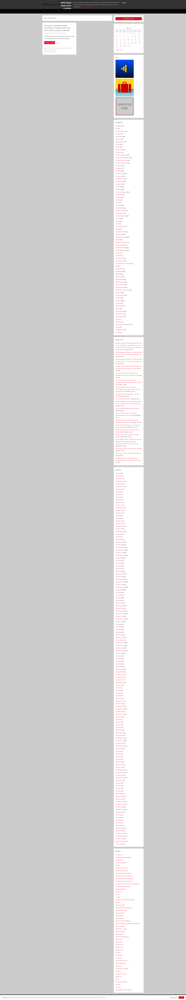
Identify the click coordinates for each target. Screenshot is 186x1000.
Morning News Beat (121, 910)
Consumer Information (52, 48)
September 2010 (120, 777)
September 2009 (120, 809)
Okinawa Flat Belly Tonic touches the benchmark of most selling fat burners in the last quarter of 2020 (128, 389)
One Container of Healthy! (123, 399)
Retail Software (120, 284)
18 (135, 40)
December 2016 (120, 579)
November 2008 (120, 836)
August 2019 (119, 513)
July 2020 (118, 492)
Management (119, 231)
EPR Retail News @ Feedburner (124, 876)
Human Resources (121, 216)
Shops (117, 303)
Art (116, 128)
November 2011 (120, 740)
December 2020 (120, 481)
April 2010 (118, 791)
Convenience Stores (121, 163)
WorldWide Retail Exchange (124, 990)
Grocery (118, 205)
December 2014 (120, 642)
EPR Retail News (62, 33)
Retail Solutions (120, 287)
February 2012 (119, 732)
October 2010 (119, 775)
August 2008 (119, 844)
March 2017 (119, 571)
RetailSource (119, 950)
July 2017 (118, 560)
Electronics (119, 176)
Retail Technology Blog (122, 937)
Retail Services (120, 282)
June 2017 (118, 563)
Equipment (119, 184)
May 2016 (118, 597)
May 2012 (118, 725)
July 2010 (118, 783)
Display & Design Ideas (122, 870)
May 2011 (118, 756)
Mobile (117, 239)
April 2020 (118, 497)
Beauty (118, 144)
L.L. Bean (118, 897)
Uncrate (118, 984)
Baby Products (120, 141)
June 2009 (118, 817)
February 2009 (120, 828)
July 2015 (118, 624)
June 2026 (118, 473)
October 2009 (119, 807)
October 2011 (119, 743)
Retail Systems (120, 934)
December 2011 (120, 738)
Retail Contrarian (120, 926)
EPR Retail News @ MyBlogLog (124, 878)
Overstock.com (120, 918)
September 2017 (120, 555)
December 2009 (120, 801)
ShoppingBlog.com (121, 963)
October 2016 (119, 584)
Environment (119, 181)
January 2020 (119, 505)
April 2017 (118, 568)
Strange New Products (122, 968)
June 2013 (118, 690)
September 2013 (120, 682)
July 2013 (118, 687)
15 (124, 40)
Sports (117, 308)
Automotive (119, 136)
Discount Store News (121, 868)
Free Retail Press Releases (123, 886)
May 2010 (118, 788)
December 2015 (120, 611)
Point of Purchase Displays (123, 263)
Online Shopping (120, 250)
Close (124, 3)
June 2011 (118, 754)
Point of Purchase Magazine (123, 921)
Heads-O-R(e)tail (120, 889)
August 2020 (119, 489)
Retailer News (120, 944)
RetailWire (119, 952)
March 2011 (119, 762)
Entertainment (120, 179)
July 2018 (118, 537)
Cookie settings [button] (174, 997)
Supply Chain (119, 314)
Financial (118, 189)
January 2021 (119, 478)
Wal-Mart (118, 987)
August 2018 (119, 534)
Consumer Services (121, 160)
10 (132, 37)
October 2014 (119, 648)
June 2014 (118, 658)
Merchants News (120, 905)
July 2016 (118, 592)
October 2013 (119, 680)
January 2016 (119, 608)
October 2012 (119, 711)
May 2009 (118, 820)
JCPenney (118, 892)
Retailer (118, 292)
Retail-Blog (119, 942)
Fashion (118, 186)
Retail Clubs (119, 277)
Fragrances (119, 194)
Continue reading (49, 42)
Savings (54, 50)
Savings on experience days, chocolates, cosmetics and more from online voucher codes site (57, 27)
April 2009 (118, 822)
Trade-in (118, 322)
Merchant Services (121, 237)
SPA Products (119, 306)
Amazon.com (119, 854)
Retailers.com (119, 947)
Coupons (60, 48)
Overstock (118, 255)
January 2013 (119, 703)
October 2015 (119, 616)
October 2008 (119, 838)
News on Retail (120, 913)
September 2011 (120, 746)
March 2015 (119, 635)
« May (117, 50)
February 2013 (119, 701)
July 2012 (118, 719)
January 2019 (119, 523)
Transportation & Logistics (123, 324)
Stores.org (118, 966)
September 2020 (120, 486)
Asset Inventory (120, 131)
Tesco (117, 979)
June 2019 (118, 515)
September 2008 (120, 841)
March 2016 (119, 603)
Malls (117, 229)
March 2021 (119, 476)
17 (132, 40)
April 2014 (118, 664)
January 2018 (119, 545)
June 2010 (118, 785)
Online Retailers (120, 247)
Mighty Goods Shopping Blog (124, 907)
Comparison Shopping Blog (123, 857)
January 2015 (119, 640)
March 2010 (119, 793)
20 (117, 42)
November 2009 (120, 804)
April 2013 (118, 695)
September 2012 (120, 714)
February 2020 (120, 502)
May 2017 (118, 566)
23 (128, 42)
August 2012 (119, 717)
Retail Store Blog (120, 931)
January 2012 (119, 735)
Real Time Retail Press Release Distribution (128, 923)
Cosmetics (119, 165)
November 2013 (120, 677)
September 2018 (120, 531)
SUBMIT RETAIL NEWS (128, 18)
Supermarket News (121, 974)
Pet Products (119, 258)
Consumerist (119, 860)
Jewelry (118, 218)
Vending (118, 332)
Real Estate (119, 269)
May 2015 (118, 629)
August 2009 (119, 812)
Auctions (118, 134)
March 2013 (119, 698)
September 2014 (120, 650)
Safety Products (120, 295)
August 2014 (119, 653)
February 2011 (119, 764)
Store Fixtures (119, 311)
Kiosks (117, 221)
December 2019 (120, 507)
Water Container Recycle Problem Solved (127, 408)
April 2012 (118, 727)
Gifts (117, 202)
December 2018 (120, 526)
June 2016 (118, 595)
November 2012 (120, 709)
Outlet (117, 253)
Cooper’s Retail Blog (121, 862)
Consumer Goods (120, 155)
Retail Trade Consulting (122, 290)
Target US (118, 976)
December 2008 (120, 833)
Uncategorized (120, 329)
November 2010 (120, 772)
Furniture (118, 197)
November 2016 (120, 582)
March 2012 (119, 730)
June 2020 (118, 494)
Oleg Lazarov (119, 915)
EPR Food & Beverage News (124, 873)
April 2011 (118, 759)
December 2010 (120, 770)
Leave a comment (50, 52)
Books (117, 147)
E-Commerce (119, 173)
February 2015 (119, 637)
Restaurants (119, 271)
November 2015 (120, 613)
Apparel (118, 126)
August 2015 (119, 621)
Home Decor (119, 213)
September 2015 (120, 619)
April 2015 (118, 632)
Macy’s (117, 902)
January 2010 (119, 799)
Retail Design (119, 279)
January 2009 (119, 830)
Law (117, 224)
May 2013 (118, 693)
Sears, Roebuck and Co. (122, 960)
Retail (50, 50)
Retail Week (119, 939)
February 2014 (119, 669)
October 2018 (119, 529)
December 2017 (120, 547)
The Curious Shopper (121, 982)
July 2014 (118, 656)
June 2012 (118, 722)
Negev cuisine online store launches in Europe (129, 448)
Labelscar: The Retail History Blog (125, 899)
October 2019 (119, 510)
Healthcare (119, 208)
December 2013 (120, 674)
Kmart (117, 894)
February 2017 (119, 574)
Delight (118, 865)
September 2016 (120, 587)
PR (116, 266)
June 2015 (118, 627)
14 (120, 40)
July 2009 (118, 815)
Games (118, 200)
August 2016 (119, 590)
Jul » (121, 50)
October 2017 (119, 552)
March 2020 (119, 500)
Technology (119, 316)
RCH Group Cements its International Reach (128, 453)
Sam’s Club (119, 958)
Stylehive (118, 971)
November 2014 (120, 645)
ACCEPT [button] (181, 997)
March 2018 (119, 539)
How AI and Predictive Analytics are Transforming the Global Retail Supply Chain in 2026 (129, 382)
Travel (117, 327)
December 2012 (120, 706)
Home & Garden (120, 210)
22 (124, 42)
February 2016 (119, 605)
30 (128, 45)
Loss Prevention (120, 226)
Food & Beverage (120, 192)
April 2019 (118, 518)
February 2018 (119, 542)
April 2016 (118, 600)
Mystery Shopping (121, 245)
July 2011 (118, 751)
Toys (117, 319)
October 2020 (119, 484)
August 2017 (119, 558)
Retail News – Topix (121, 929)
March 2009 (119, 825)
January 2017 (119, 576)
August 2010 (119, 780)
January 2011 (119, 767)
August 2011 (119, 748)
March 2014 (119, 666)
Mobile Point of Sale (121, 242)
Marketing (118, 234)
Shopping (118, 300)
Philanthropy (119, 261)
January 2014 (119, 672)
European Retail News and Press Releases (127, 884)
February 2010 (119, 796)
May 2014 (118, 661)
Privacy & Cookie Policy (87, 7)
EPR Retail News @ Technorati (124, 881)
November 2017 (120, 550)
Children (118, 152)
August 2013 (119, 685)
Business (118, 149)
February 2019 (119, 521)
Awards (118, 139)
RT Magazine (119, 955)
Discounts (65, 48)
